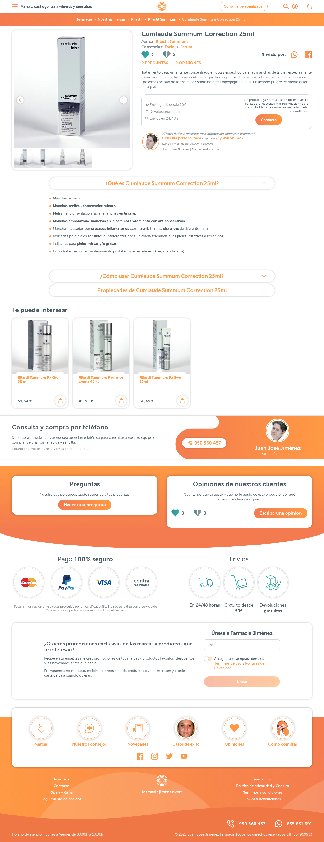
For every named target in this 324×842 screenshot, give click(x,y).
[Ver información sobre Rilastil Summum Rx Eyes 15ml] (162, 346)
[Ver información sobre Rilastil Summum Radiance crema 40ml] (101, 346)
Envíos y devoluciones (262, 799)
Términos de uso (227, 663)
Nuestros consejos (89, 744)
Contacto (269, 120)
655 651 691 (299, 823)
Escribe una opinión (280, 513)
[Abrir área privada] (295, 6)
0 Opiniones (188, 63)
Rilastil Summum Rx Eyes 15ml (161, 379)
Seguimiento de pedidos (61, 799)
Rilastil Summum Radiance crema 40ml (101, 379)
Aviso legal (263, 779)
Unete (242, 682)
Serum (186, 47)
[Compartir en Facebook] (308, 55)
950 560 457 (233, 138)
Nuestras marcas (111, 19)
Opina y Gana (61, 792)
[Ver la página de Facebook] (140, 756)
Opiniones (234, 744)
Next (123, 100)
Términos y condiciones (262, 792)
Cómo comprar (282, 744)
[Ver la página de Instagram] (154, 756)
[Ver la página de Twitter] (169, 756)
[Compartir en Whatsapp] (294, 55)
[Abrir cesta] (309, 6)
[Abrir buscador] (286, 6)
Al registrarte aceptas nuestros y (239, 663)
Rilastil (136, 19)
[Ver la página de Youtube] (184, 756)
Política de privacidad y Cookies (262, 786)
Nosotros (61, 779)
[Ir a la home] (162, 784)
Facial (170, 47)
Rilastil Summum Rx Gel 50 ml (38, 379)
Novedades (137, 744)
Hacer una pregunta (85, 504)
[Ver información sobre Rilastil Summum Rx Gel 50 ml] (40, 346)
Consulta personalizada (243, 6)
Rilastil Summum (162, 19)
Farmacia (84, 19)
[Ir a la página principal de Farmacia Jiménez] (162, 6)
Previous (20, 100)
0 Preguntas (154, 63)
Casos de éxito (186, 744)
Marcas (41, 744)
